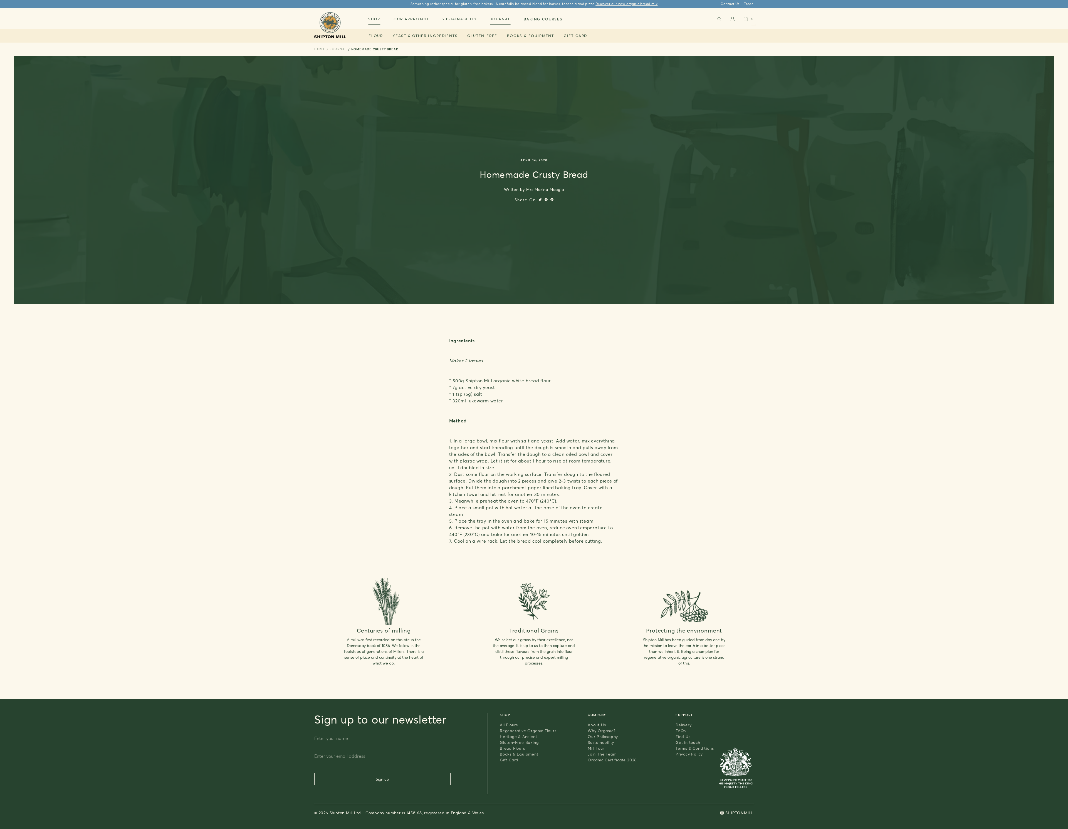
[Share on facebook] (546, 199)
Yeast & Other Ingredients (425, 35)
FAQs (681, 730)
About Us (597, 724)
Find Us (683, 736)
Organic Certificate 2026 (612, 759)
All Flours (509, 724)
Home (319, 49)
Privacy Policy (689, 754)
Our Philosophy (603, 736)
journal (338, 49)
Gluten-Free (482, 35)
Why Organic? (601, 730)
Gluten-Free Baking (519, 742)
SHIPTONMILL (739, 812)
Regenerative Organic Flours (528, 730)
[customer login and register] (732, 20)
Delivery (683, 724)
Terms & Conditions (695, 748)
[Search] (719, 20)
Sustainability (601, 742)
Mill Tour (596, 748)
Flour (376, 35)
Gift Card (575, 35)
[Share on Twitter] (540, 199)
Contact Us (730, 4)
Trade (749, 4)
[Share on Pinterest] (551, 199)
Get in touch (688, 742)
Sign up (382, 779)
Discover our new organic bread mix (626, 4)
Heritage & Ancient (518, 736)
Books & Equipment (530, 35)
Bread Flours (512, 748)
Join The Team (602, 754)
